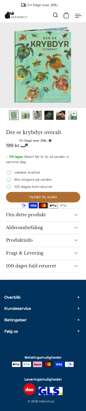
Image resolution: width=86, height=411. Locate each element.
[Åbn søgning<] (55, 15)
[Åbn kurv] (66, 15)
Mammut (46, 401)
